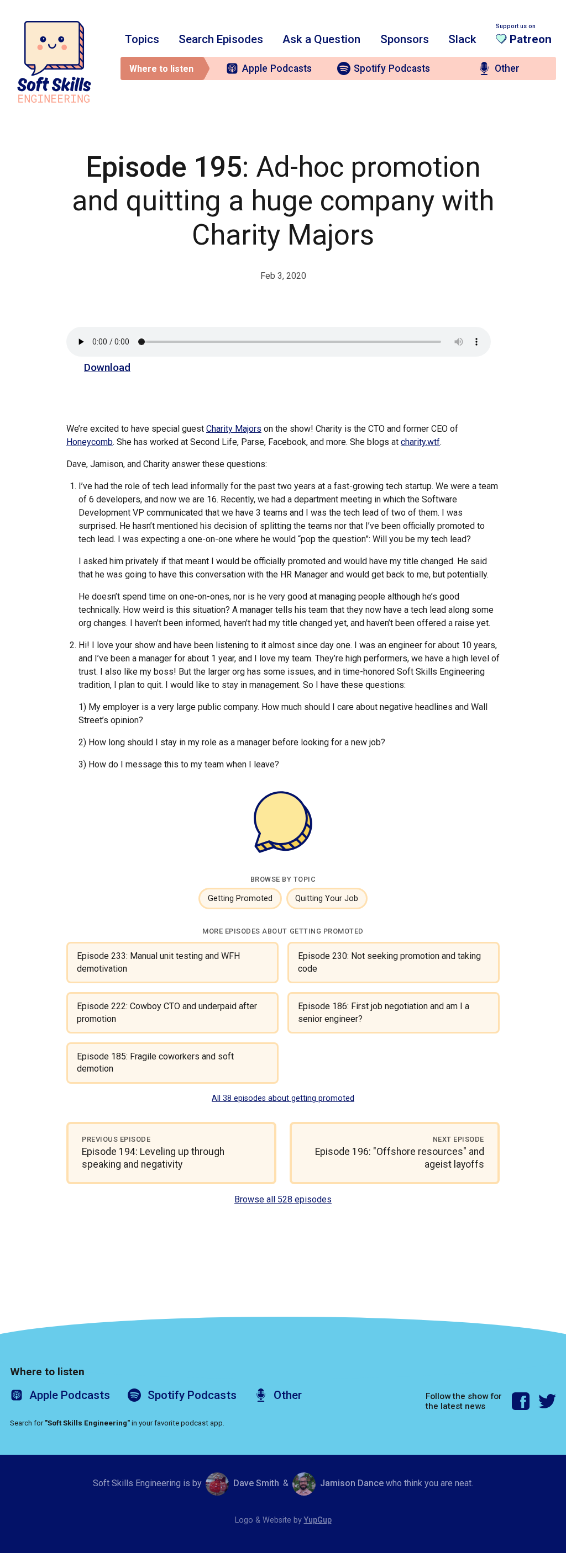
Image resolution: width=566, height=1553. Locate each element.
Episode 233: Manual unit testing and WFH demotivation (158, 962)
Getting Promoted (240, 898)
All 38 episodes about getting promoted (283, 1098)
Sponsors (404, 39)
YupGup (318, 1520)
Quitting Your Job (326, 898)
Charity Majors (233, 428)
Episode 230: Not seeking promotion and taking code (389, 962)
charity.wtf (420, 442)
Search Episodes (221, 39)
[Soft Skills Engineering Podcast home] (54, 62)
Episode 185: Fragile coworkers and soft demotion (155, 1062)
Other (507, 68)
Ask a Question (321, 39)
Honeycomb (89, 442)
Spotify (392, 68)
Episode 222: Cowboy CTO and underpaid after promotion (167, 1012)
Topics (142, 39)
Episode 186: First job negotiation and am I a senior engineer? (383, 1012)
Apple (277, 68)
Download (107, 367)
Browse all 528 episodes (283, 1199)
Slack (462, 39)
